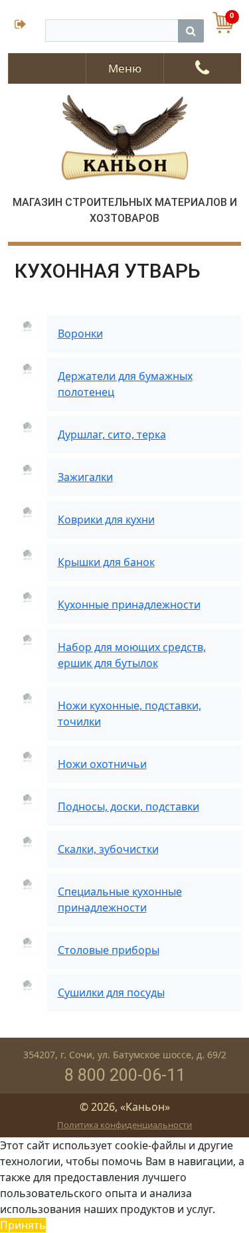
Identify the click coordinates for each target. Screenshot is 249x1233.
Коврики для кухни (106, 519)
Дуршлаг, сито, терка (112, 434)
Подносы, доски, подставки (128, 806)
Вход (27, 25)
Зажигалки (85, 477)
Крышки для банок (106, 562)
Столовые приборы (108, 950)
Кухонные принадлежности (129, 604)
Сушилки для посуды (111, 992)
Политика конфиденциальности (124, 1125)
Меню (124, 68)
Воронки (80, 333)
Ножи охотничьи (102, 764)
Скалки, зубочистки (108, 849)
